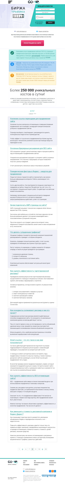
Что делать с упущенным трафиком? (25, 232)
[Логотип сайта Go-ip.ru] (34, 1)
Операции (51, 460)
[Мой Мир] (55, 471)
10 (39, 449)
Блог (24, 462)
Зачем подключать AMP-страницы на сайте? (28, 205)
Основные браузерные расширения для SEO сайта (31, 148)
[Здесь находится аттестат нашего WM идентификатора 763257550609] (45, 476)
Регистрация (26, 464)
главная (31, 113)
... (22, 449)
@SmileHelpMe (36, 55)
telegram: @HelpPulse (44, 31)
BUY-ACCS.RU (20, 74)
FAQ (35, 460)
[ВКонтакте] (50, 471)
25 (46, 449)
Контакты (51, 464)
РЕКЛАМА (48, 57)
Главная (25, 460)
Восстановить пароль (39, 462)
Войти (50, 22)
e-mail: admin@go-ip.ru (30, 469)
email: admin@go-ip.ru (21, 31)
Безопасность (52, 462)
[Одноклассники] (52, 471)
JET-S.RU (18, 63)
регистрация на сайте (32, 43)
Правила (36, 464)
